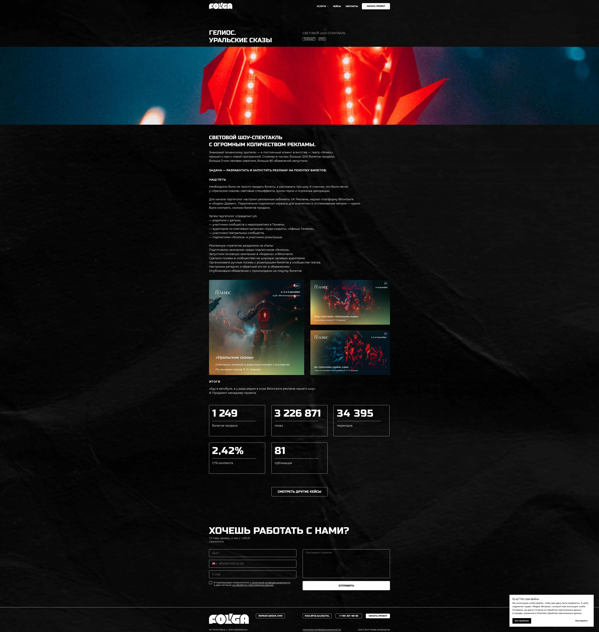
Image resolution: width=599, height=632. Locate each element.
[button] (376, 6)
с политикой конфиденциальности (270, 582)
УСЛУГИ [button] (321, 6)
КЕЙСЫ (337, 6)
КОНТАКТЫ (352, 6)
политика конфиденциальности (322, 630)
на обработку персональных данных (253, 585)
